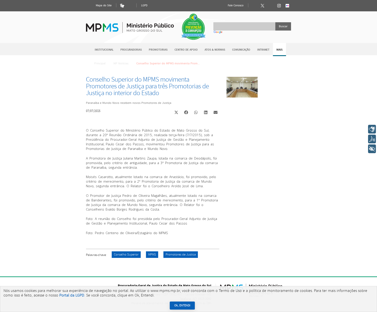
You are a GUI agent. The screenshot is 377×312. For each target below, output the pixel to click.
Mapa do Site (103, 5)
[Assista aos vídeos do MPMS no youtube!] (270, 5)
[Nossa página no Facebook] (254, 5)
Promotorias (158, 49)
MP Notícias (121, 63)
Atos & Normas (215, 49)
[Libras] (122, 5)
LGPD (144, 5)
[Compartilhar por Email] (216, 112)
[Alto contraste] (130, 5)
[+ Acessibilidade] (372, 148)
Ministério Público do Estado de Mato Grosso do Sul (130, 25)
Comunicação (241, 49)
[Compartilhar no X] (176, 112)
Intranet (263, 49)
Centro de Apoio (186, 49)
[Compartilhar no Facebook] (186, 112)
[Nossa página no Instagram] (279, 5)
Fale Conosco (235, 5)
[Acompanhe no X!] (262, 5)
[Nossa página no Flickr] (287, 5)
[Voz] (372, 139)
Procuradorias (131, 49)
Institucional (104, 49)
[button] (176, 113)
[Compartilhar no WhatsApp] (196, 112)
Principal (100, 63)
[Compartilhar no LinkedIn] (206, 112)
